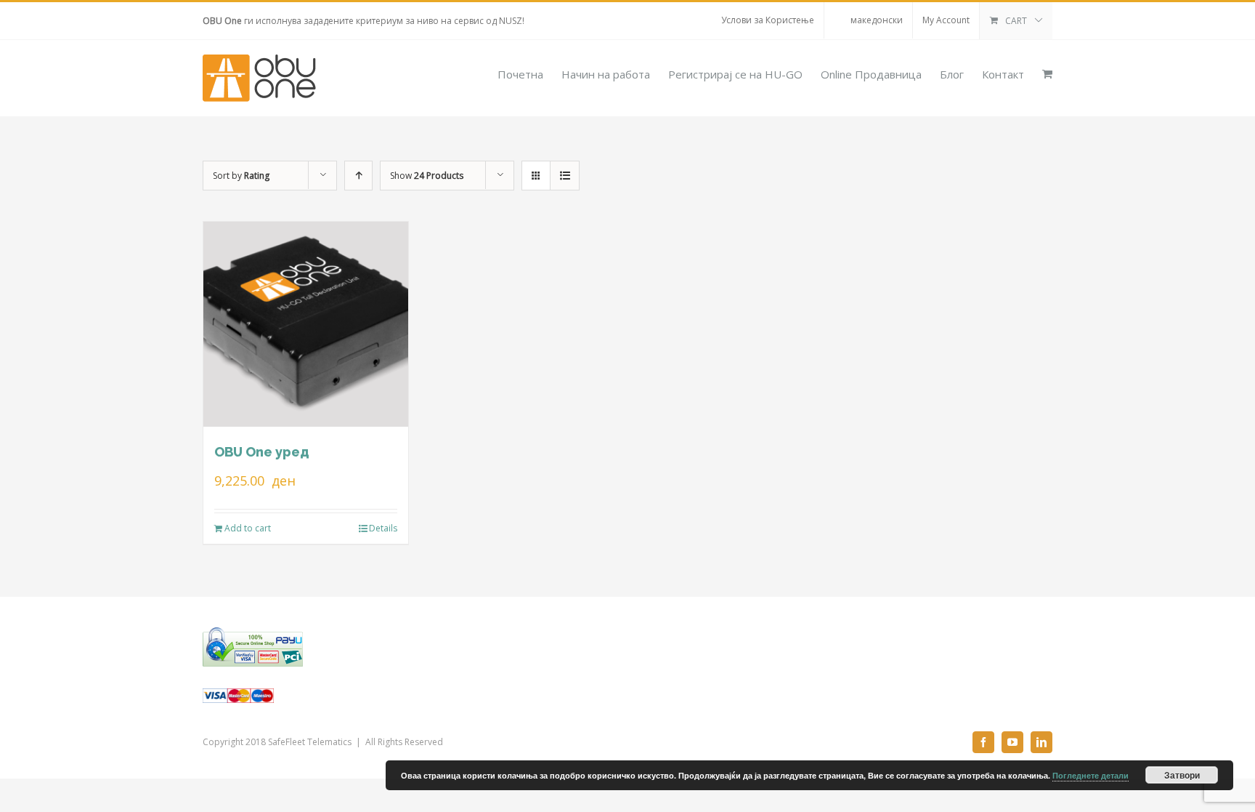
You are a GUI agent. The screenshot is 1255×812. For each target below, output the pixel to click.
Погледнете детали (1090, 775)
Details (383, 528)
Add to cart (247, 528)
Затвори (1182, 774)
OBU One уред (261, 451)
